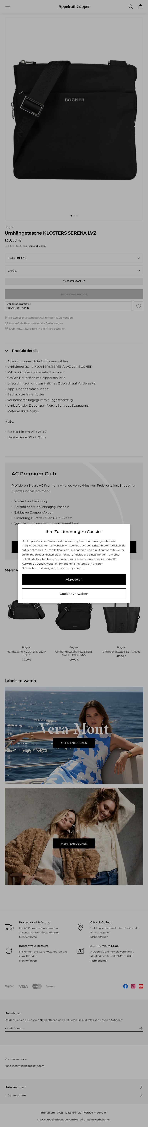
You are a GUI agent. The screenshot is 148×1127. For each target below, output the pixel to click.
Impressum (76, 568)
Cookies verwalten (74, 594)
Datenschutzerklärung (36, 568)
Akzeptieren (74, 579)
